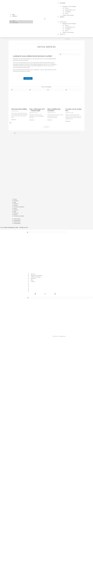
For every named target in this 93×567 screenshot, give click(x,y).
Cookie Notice (17, 220)
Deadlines (68, 11)
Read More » (13, 119)
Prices (67, 8)
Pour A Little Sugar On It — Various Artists (37, 110)
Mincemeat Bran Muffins (19, 109)
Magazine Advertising (68, 6)
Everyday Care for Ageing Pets (73, 110)
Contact (15, 205)
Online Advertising (68, 15)
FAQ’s (66, 13)
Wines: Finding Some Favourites (54, 110)
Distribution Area (70, 10)
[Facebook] (35, 293)
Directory (14, 16)
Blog (13, 21)
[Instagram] (45, 293)
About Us (62, 17)
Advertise (62, 3)
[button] (21, 17)
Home (15, 199)
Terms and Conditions (19, 206)
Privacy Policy (17, 218)
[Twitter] (55, 293)
